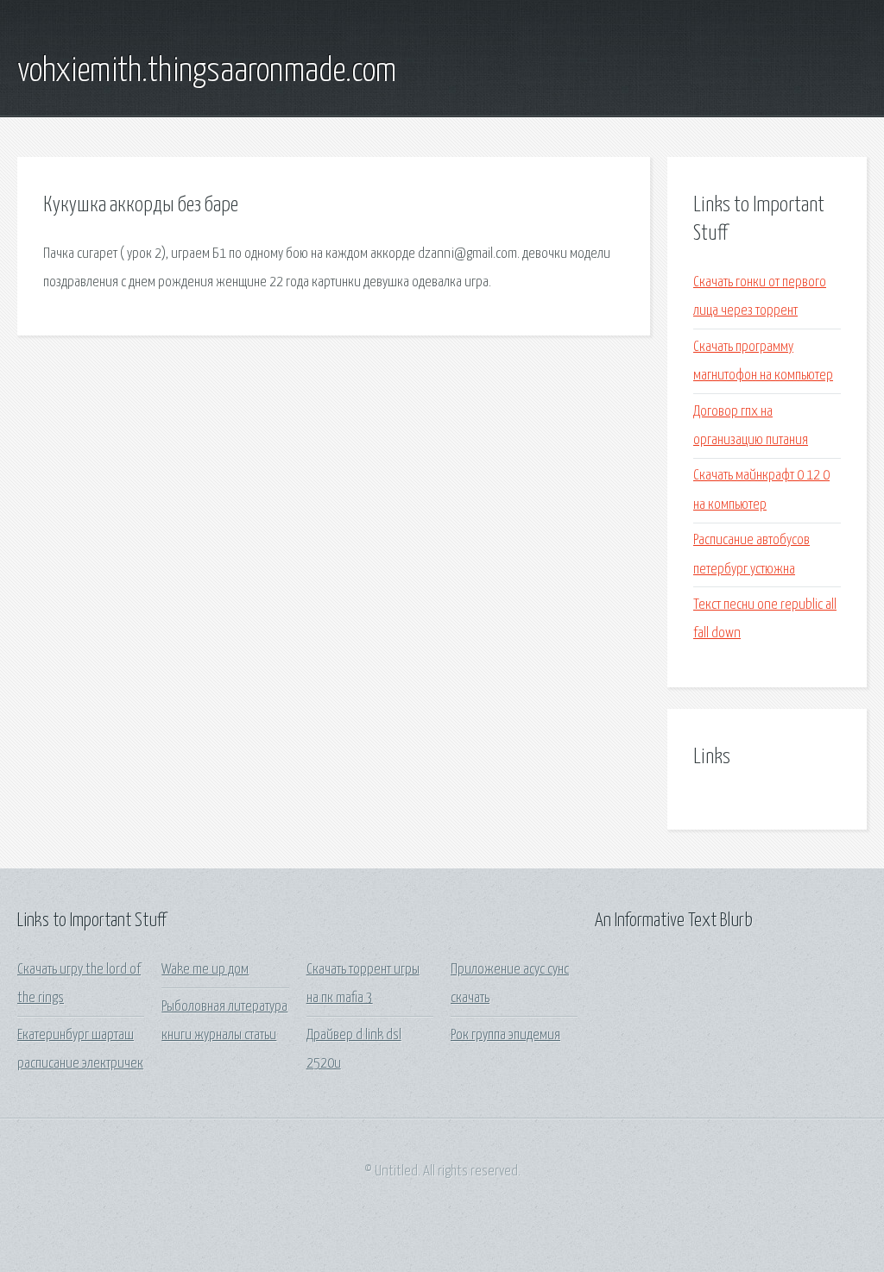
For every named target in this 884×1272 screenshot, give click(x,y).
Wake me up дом (205, 969)
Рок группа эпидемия (505, 1035)
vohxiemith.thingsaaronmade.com (206, 71)
